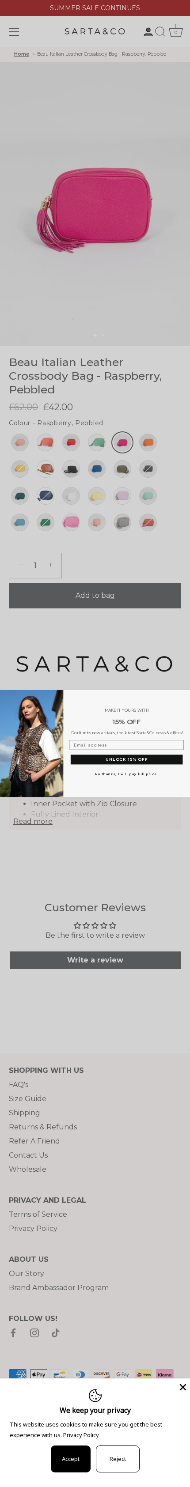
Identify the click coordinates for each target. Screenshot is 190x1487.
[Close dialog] (184, 694)
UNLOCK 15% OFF (127, 759)
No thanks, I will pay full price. (126, 774)
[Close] (182, 1386)
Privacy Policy (81, 1435)
